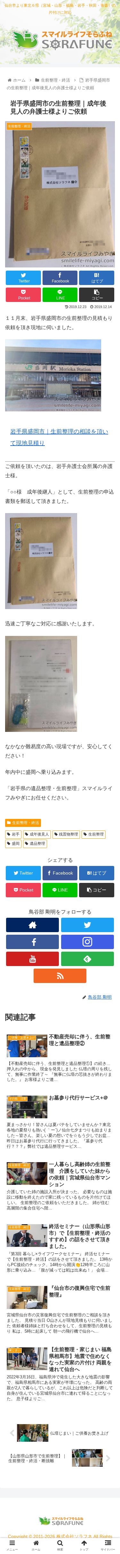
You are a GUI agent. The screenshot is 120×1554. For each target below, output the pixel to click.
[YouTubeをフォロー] (32, 959)
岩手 (16, 834)
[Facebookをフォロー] (32, 942)
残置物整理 (68, 834)
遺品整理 (37, 843)
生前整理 (96, 834)
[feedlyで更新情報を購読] (87, 959)
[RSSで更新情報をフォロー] (60, 976)
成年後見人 (39, 834)
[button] (107, 919)
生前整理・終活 (25, 823)
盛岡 (16, 843)
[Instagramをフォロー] (87, 942)
